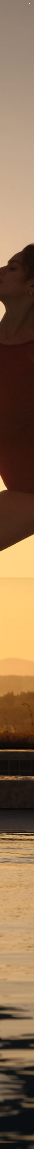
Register (29, 3)
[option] (17, 574)
